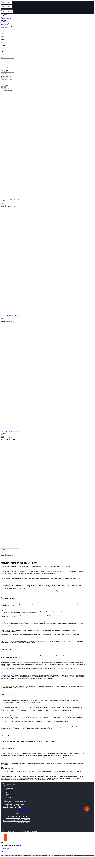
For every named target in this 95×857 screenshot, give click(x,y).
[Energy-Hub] (6, 4)
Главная (5, 14)
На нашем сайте (5, 675)
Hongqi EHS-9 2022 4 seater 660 (10, 199)
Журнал (8, 791)
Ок (85, 855)
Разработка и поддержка (30, 831)
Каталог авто (4, 9)
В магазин (18, 845)
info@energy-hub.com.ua (23, 814)
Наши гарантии (10, 793)
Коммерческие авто (6, 18)
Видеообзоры (4, 25)
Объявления (9, 788)
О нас (7, 794)
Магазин (3, 15)
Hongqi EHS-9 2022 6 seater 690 (10, 431)
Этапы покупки (10, 790)
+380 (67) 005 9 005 (24, 809)
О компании (4, 23)
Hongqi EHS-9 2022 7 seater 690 (10, 548)
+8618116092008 (24, 811)
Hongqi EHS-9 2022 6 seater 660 (10, 315)
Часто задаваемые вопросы (8, 20)
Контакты (8, 797)
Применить (3, 77)
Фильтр (2, 17)
